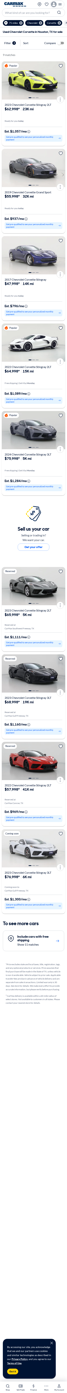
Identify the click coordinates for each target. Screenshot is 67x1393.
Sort (25, 43)
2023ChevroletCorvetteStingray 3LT (28, 697)
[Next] (61, 80)
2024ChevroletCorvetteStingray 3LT (28, 454)
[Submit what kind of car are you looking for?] (59, 12)
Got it (12, 1371)
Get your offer (33, 547)
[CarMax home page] (15, 4)
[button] (13, 23)
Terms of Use (14, 1363)
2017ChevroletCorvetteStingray (25, 279)
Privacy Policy (20, 1359)
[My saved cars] (46, 4)
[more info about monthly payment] (28, 131)
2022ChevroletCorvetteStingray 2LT (28, 367)
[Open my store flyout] (39, 4)
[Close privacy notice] (51, 1343)
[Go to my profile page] (57, 4)
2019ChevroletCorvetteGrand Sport (28, 192)
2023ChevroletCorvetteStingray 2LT (28, 104)
